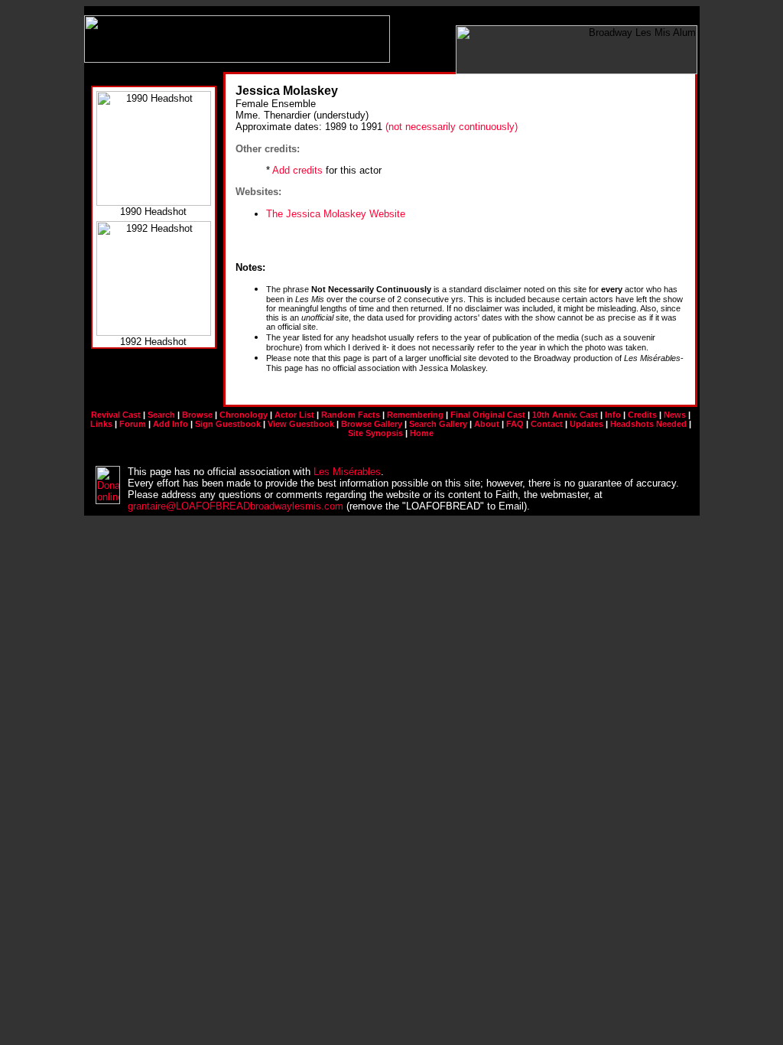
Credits (642, 414)
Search (161, 414)
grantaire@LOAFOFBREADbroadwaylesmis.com (235, 506)
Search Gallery (438, 423)
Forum (132, 423)
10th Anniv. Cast (565, 414)
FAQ (515, 423)
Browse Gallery (371, 423)
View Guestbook (301, 423)
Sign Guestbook (228, 423)
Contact (547, 423)
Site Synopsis (375, 433)
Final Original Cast (487, 414)
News (675, 414)
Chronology (243, 414)
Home (422, 433)
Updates (586, 423)
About (486, 423)
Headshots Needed (648, 423)
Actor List (294, 414)
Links (101, 423)
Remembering (415, 414)
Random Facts (350, 414)
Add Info (170, 423)
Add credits (297, 170)
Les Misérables (347, 471)
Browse (197, 414)
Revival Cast (116, 414)
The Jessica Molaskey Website (335, 214)
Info (613, 414)
